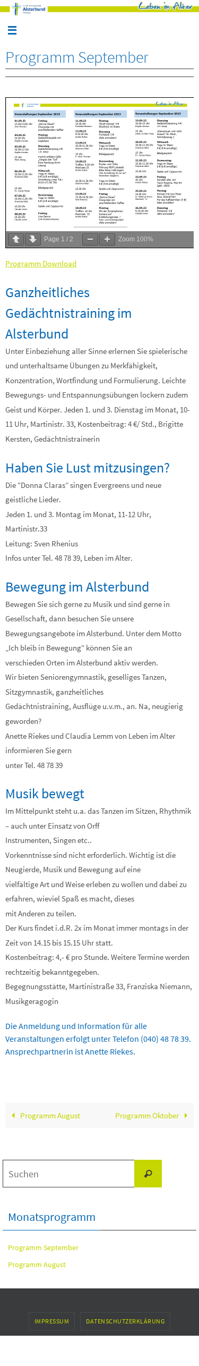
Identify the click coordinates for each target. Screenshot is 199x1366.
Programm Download (40, 263)
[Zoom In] (107, 239)
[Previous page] (16, 239)
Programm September (43, 1247)
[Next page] (33, 239)
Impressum (52, 1321)
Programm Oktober (147, 1115)
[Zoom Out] (90, 239)
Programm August (49, 1115)
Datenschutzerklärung (125, 1321)
